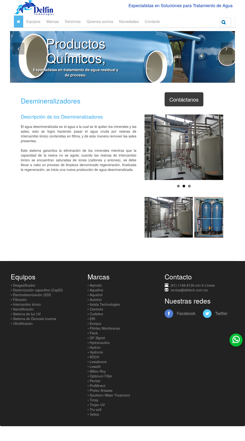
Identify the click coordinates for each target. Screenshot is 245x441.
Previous (137, 147)
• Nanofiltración (22, 309)
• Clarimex (95, 309)
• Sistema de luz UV (26, 313)
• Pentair (94, 380)
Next (230, 147)
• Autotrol (94, 299)
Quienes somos (100, 21)
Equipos (33, 21)
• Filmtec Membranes (104, 328)
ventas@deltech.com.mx (189, 290)
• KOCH (93, 356)
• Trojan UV (96, 404)
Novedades (129, 21)
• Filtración (19, 299)
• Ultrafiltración (22, 323)
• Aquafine (95, 290)
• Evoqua (94, 323)
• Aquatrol (95, 294)
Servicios (73, 21)
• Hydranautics (99, 342)
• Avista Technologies (104, 304)
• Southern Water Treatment (109, 395)
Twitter (221, 313)
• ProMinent (96, 385)
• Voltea (93, 414)
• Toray (93, 399)
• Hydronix (95, 352)
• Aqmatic (95, 285)
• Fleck (93, 333)
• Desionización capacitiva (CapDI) (37, 290)
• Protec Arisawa (100, 390)
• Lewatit (94, 366)
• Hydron (94, 347)
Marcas (52, 21)
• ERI (91, 318)
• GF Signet (96, 337)
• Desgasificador (23, 285)
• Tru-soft (94, 409)
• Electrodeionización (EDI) (31, 294)
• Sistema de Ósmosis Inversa (33, 318)
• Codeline (95, 313)
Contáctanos (184, 99)
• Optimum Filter (100, 376)
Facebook (185, 313)
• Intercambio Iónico (26, 304)
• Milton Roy (97, 371)
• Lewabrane (97, 361)
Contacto (152, 21)
